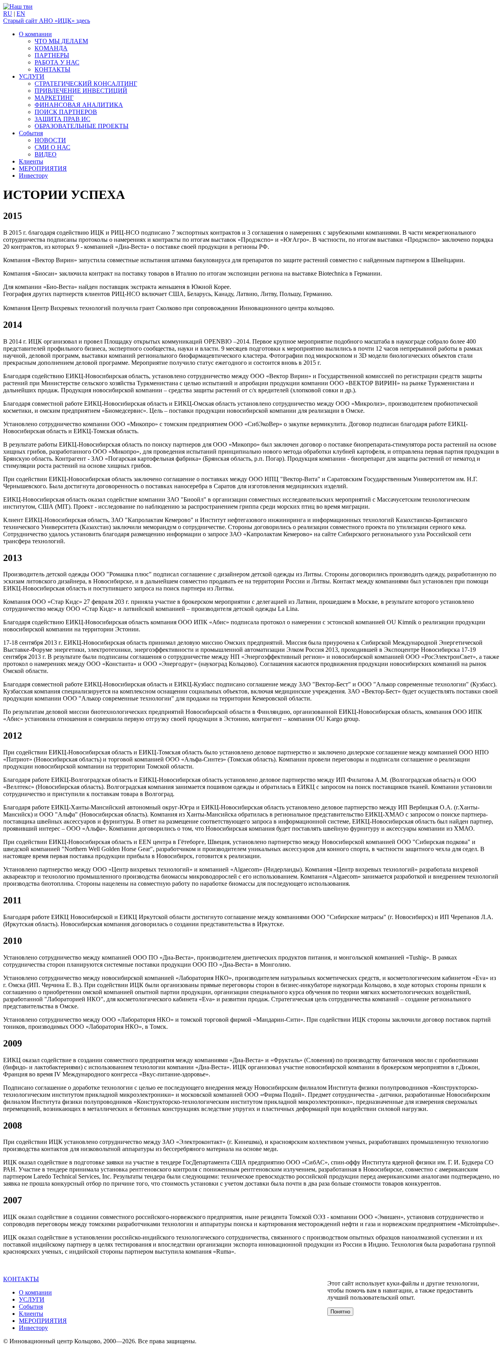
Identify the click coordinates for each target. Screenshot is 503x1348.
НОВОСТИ (50, 140)
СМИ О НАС (52, 147)
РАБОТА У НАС (57, 62)
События (31, 133)
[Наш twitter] (18, 6)
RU (7, 13)
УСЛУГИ (31, 76)
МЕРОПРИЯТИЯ (43, 168)
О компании (35, 34)
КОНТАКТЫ (52, 69)
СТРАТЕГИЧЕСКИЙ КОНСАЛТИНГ (86, 83)
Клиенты (31, 161)
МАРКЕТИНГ (54, 97)
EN (21, 13)
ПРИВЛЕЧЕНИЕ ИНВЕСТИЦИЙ (81, 90)
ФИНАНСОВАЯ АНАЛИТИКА (79, 104)
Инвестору (33, 175)
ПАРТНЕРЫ (52, 55)
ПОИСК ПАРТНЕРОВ (66, 112)
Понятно (340, 1312)
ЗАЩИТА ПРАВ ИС (62, 119)
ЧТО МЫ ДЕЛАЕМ (61, 41)
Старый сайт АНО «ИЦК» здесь (46, 20)
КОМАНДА (51, 48)
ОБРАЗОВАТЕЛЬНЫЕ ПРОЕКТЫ (82, 126)
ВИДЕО (46, 154)
